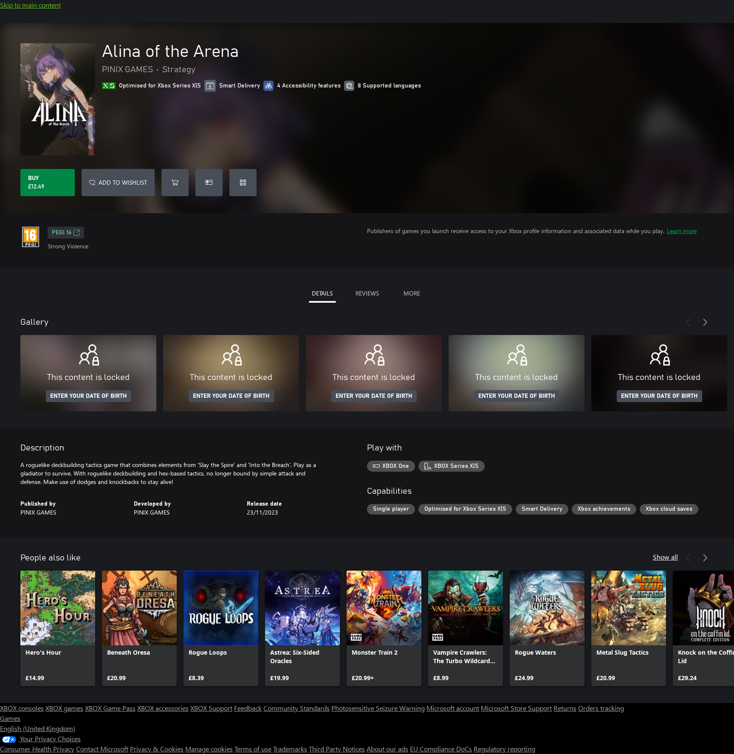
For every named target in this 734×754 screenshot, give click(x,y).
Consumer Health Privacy (37, 748)
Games (10, 718)
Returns (564, 707)
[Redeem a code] (243, 182)
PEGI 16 (61, 233)
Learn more (682, 231)
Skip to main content (30, 4)
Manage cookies (209, 748)
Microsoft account (452, 707)
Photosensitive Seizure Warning (378, 707)
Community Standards (296, 707)
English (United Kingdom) (37, 728)
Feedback (248, 707)
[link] (57, 628)
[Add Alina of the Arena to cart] (175, 182)
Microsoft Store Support (516, 707)
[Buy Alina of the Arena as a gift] (209, 182)
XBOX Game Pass (110, 707)
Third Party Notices (337, 748)
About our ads (387, 748)
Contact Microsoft (102, 748)
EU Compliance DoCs (441, 748)
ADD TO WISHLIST (123, 182)
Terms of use (252, 748)
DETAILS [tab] (322, 293)
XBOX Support (211, 707)
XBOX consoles (22, 707)
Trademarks (290, 748)
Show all (665, 556)
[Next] (705, 322)
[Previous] (688, 322)
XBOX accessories (163, 707)
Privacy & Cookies (157, 748)
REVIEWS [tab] (367, 293)
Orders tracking (601, 707)
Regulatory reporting (504, 748)
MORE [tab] (412, 293)
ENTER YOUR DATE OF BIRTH (88, 396)
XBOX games (64, 707)
